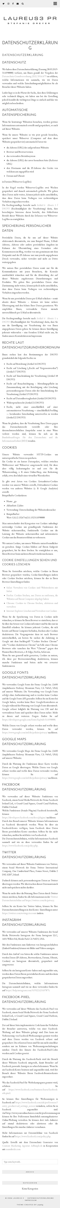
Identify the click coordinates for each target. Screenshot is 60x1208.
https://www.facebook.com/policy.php (20, 845)
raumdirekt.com (13, 1149)
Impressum (31, 1200)
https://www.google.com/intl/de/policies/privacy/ (25, 732)
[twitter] (4, 3)
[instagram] (8, 3)
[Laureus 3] (30, 17)
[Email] (18, 3)
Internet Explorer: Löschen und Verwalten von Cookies (32, 610)
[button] (56, 3)
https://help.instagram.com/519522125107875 (27, 990)
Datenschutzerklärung (41, 1198)
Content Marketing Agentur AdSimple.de (22, 1145)
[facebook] (13, 3)
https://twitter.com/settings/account (19, 913)
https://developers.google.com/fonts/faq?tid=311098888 (28, 719)
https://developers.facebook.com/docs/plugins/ (24, 817)
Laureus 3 (18, 1198)
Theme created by (30, 1205)
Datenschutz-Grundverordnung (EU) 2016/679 (24, 76)
